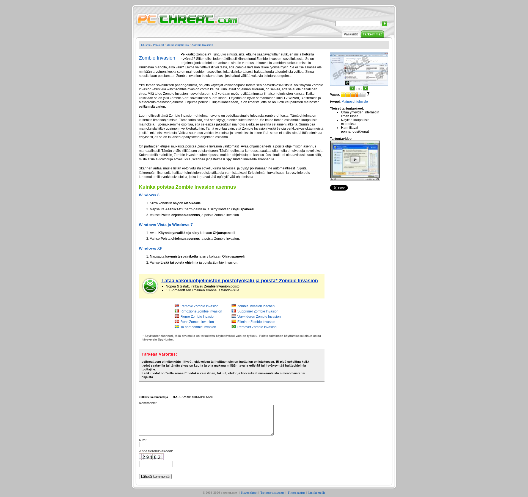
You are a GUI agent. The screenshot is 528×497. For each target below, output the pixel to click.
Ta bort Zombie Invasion (198, 327)
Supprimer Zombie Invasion (258, 311)
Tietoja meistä (296, 492)
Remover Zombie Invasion (257, 327)
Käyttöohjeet (249, 492)
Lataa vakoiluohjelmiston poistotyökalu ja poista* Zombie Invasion (239, 280)
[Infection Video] (355, 161)
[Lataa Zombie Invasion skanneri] (150, 286)
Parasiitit (351, 34)
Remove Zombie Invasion (199, 306)
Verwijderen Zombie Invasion (259, 317)
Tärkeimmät (372, 34)
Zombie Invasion (202, 44)
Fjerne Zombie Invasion (198, 317)
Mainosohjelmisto (177, 44)
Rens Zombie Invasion (197, 322)
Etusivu (146, 44)
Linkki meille (316, 492)
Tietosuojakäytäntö (272, 492)
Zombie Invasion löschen (256, 306)
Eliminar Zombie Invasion (256, 322)
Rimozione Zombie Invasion (201, 311)
